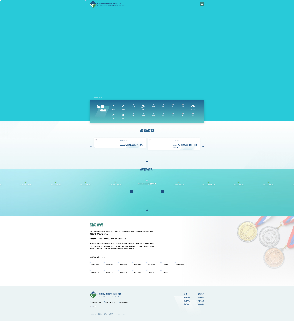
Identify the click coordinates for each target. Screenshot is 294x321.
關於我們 (201, 301)
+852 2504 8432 (96, 302)
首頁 (185, 294)
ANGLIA (123, 314)
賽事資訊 (187, 297)
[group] (120, 143)
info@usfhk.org (124, 302)
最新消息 (201, 294)
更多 (147, 162)
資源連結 (201, 297)
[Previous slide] (91, 146)
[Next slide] (202, 146)
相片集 (186, 304)
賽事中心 (187, 301)
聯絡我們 (201, 304)
